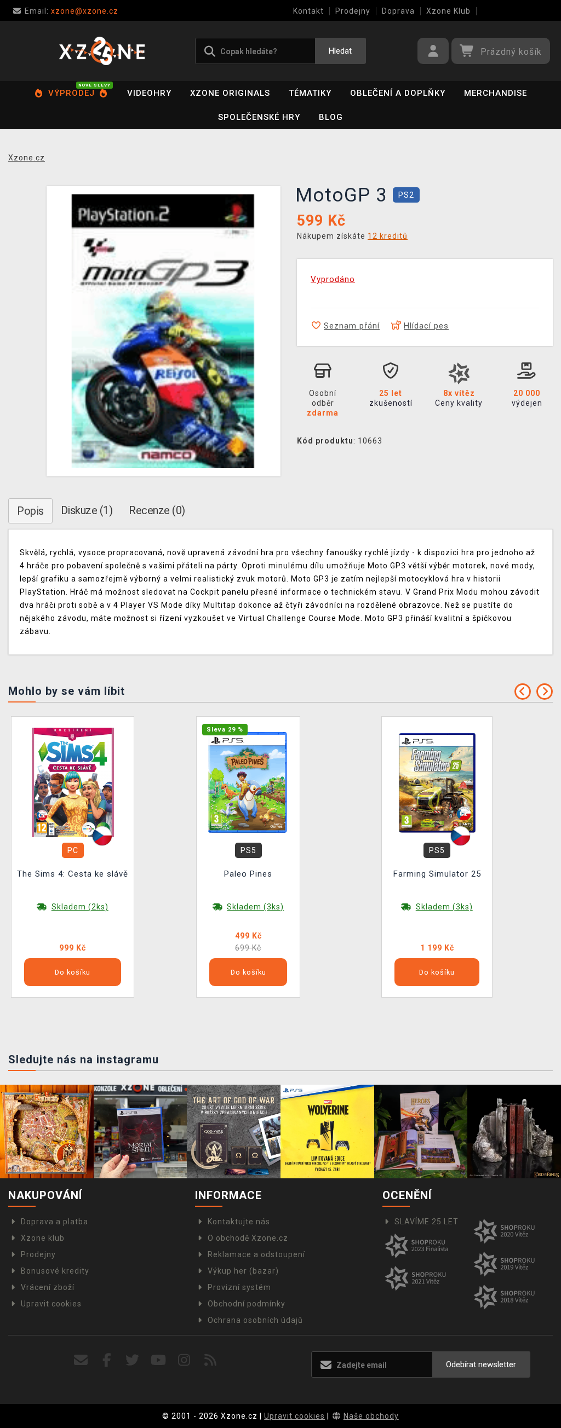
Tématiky (310, 93)
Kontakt (308, 11)
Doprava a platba (54, 1221)
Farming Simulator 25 (437, 874)
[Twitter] (132, 1360)
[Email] (80, 1360)
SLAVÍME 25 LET (426, 1221)
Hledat (340, 51)
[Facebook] (107, 1360)
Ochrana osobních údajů (255, 1320)
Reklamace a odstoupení (256, 1254)
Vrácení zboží (48, 1287)
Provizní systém (239, 1287)
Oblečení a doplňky (397, 93)
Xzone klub (43, 1238)
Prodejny (352, 11)
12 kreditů (388, 236)
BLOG (331, 117)
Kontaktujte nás (239, 1221)
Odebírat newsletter (481, 1364)
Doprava (398, 11)
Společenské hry (259, 117)
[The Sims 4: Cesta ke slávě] (73, 782)
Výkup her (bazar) (243, 1270)
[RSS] (210, 1360)
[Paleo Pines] (248, 782)
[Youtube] (158, 1360)
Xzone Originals (230, 93)
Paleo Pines (248, 874)
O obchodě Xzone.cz (248, 1238)
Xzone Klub (448, 11)
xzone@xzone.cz (71, 11)
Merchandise (495, 93)
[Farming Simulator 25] (437, 782)
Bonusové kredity (55, 1270)
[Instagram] (184, 1360)
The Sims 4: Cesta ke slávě (72, 874)
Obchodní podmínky (246, 1303)
